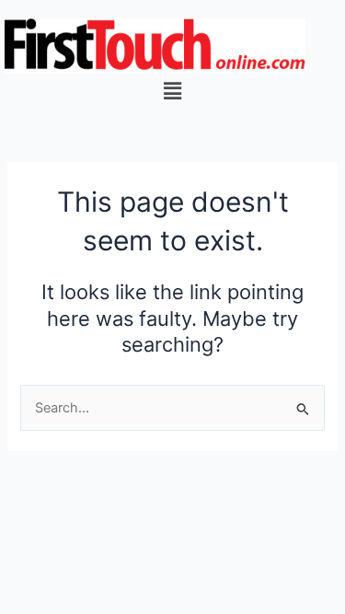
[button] (172, 91)
